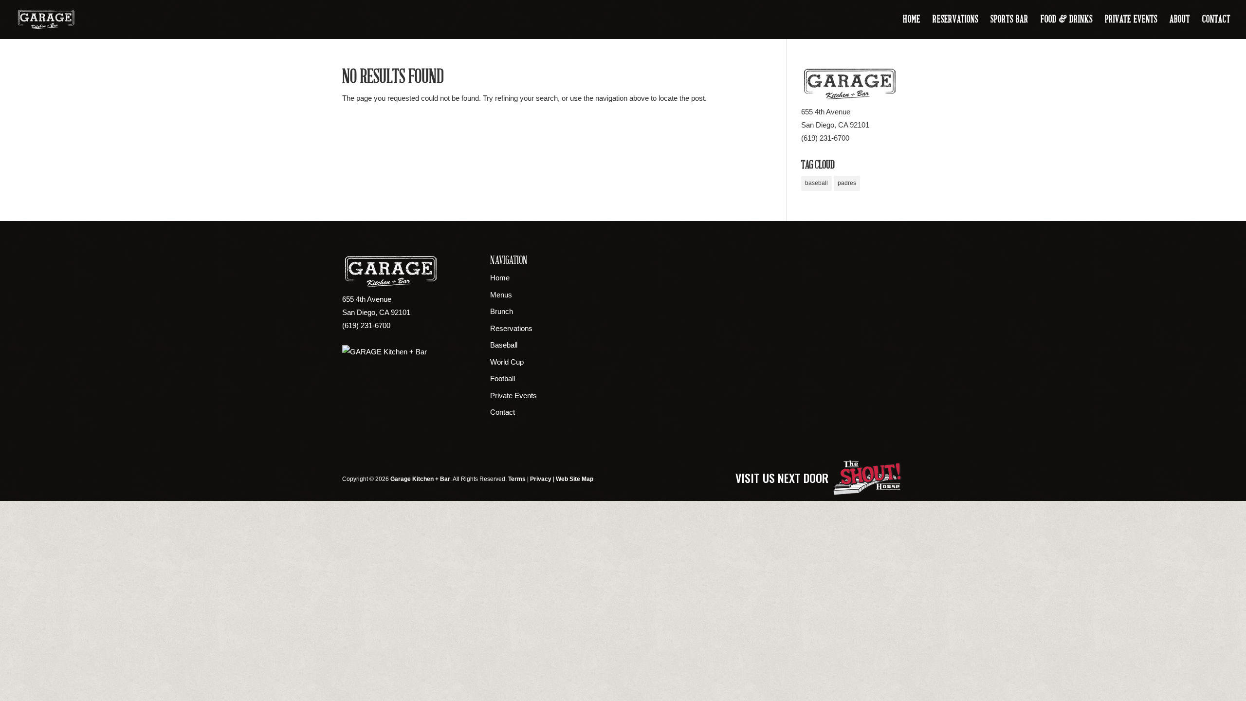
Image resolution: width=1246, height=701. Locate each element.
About (1180, 20)
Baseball (503, 345)
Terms (517, 479)
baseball (816, 183)
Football (502, 378)
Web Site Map (574, 479)
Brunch (501, 311)
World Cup (507, 362)
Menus (501, 295)
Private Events (1131, 20)
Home (911, 20)
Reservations (955, 20)
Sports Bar (1009, 20)
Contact (1216, 20)
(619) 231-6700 (825, 138)
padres (847, 183)
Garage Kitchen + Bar (420, 479)
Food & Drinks (1067, 20)
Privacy (540, 479)
